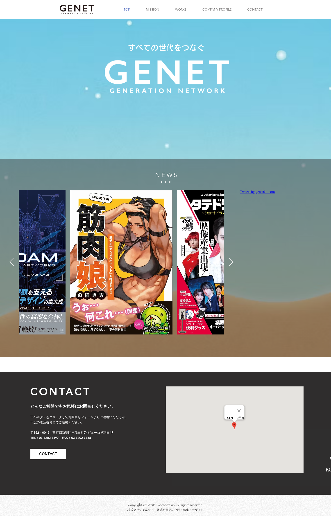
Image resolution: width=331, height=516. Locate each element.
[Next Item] (231, 262)
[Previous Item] (11, 262)
